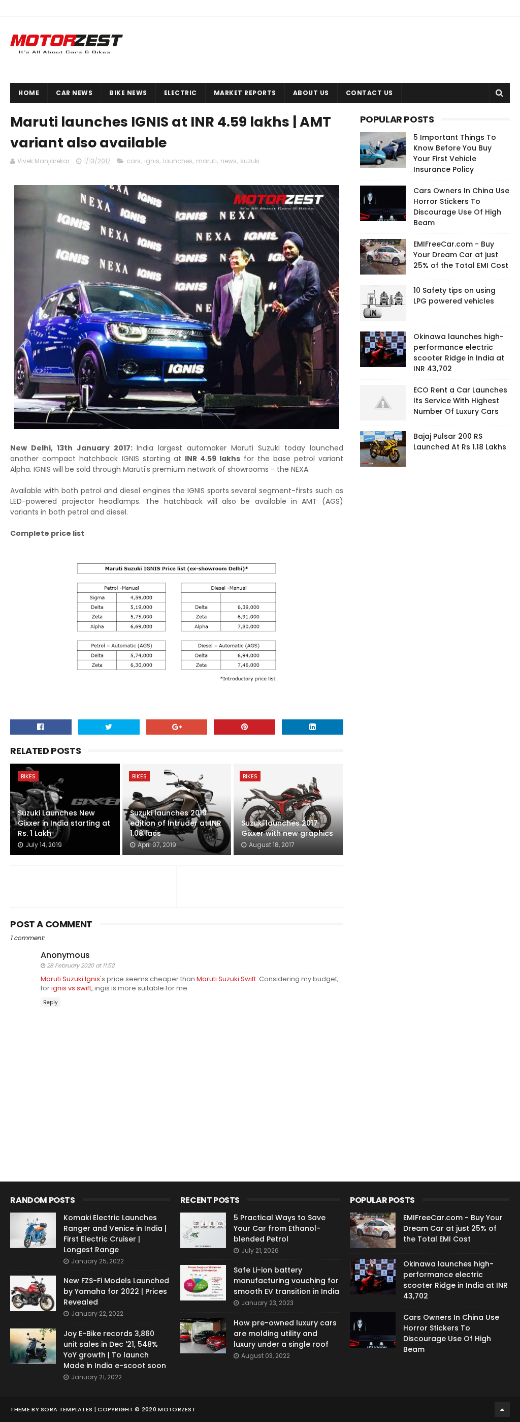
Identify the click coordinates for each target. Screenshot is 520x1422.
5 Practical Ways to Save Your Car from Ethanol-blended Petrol (280, 1228)
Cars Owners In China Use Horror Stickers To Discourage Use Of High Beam (461, 207)
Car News (74, 92)
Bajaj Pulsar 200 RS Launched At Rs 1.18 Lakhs (459, 441)
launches (177, 161)
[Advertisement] (436, 629)
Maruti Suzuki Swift (226, 979)
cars (133, 161)
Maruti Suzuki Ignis (70, 979)
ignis (151, 161)
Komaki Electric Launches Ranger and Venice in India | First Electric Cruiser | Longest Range (115, 1234)
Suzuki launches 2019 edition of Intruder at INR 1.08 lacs (175, 823)
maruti (206, 161)
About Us (311, 92)
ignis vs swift (71, 988)
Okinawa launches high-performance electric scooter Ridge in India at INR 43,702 (458, 352)
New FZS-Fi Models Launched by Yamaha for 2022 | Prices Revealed (116, 1291)
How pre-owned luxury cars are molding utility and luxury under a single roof (285, 1333)
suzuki (249, 161)
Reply (50, 1002)
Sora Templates (66, 1409)
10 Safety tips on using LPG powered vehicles (454, 295)
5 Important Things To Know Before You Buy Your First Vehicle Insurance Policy (454, 153)
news (228, 161)
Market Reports (245, 92)
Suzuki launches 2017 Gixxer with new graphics (287, 828)
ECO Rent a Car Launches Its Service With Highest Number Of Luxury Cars (460, 400)
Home (28, 92)
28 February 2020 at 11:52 (80, 965)
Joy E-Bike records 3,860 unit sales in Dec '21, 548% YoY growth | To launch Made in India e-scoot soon (114, 1349)
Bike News (128, 92)
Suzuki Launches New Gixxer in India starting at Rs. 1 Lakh (64, 823)
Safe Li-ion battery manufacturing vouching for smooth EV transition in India (286, 1280)
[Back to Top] (502, 1409)
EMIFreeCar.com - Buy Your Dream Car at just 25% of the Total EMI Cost (460, 254)
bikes (28, 776)
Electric (180, 92)
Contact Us (369, 92)
